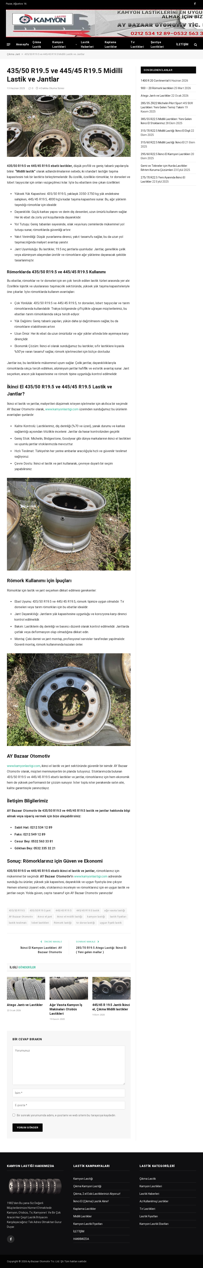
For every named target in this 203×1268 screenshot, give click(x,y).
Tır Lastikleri (137, 44)
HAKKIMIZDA (81, 1238)
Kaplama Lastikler (111, 44)
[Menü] (8, 44)
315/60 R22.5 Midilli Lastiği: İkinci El (163, 142)
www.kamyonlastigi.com (62, 409)
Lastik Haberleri (87, 44)
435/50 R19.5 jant (40, 910)
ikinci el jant (45, 916)
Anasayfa (22, 44)
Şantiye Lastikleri (157, 44)
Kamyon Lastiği (83, 1178)
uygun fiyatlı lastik (111, 922)
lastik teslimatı (18, 922)
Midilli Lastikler (82, 1216)
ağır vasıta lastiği (114, 910)
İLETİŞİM (182, 44)
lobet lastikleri (40, 922)
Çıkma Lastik (37, 44)
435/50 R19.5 (17, 910)
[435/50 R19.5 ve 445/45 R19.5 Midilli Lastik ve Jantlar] (69, 126)
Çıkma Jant (13, 54)
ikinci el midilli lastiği (69, 916)
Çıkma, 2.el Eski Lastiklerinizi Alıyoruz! (96, 1193)
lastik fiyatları (118, 916)
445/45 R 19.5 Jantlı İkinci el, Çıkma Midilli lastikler (111, 1007)
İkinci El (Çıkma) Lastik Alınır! (91, 1201)
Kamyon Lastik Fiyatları (87, 1223)
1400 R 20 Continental (155, 80)
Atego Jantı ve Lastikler (25, 1005)
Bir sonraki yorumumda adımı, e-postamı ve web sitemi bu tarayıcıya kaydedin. (66, 1115)
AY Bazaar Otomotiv (21, 916)
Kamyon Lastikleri (59, 44)
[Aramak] (195, 44)
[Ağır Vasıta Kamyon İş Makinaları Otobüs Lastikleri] (69, 988)
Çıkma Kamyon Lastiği (87, 1186)
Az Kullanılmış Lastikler (154, 1201)
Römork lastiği (63, 922)
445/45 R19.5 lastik (87, 910)
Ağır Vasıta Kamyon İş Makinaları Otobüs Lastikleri (66, 1009)
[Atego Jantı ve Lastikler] (26, 988)
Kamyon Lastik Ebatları (154, 1223)
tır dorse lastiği (86, 922)
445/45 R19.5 (63, 910)
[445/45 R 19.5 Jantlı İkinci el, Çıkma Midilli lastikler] (111, 988)
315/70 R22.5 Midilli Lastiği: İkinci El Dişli (165, 130)
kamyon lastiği (96, 916)
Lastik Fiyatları (149, 1216)
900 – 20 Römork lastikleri (157, 88)
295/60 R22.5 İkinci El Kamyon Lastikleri (165, 154)
